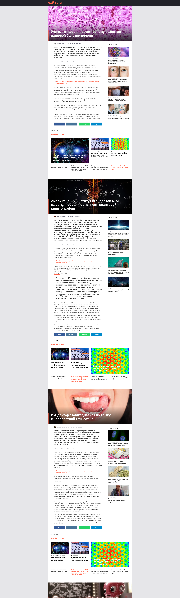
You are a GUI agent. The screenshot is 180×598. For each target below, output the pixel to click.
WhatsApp (84, 124)
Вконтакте (72, 124)
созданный (64, 325)
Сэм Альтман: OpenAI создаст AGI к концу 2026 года (119, 167)
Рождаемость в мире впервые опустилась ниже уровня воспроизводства (99, 167)
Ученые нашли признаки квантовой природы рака (59, 166)
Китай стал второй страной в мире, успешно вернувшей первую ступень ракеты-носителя (77, 82)
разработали (88, 431)
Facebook (59, 124)
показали (70, 114)
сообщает (57, 273)
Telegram (96, 124)
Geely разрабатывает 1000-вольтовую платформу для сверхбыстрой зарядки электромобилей (80, 168)
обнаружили (79, 65)
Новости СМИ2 (55, 130)
